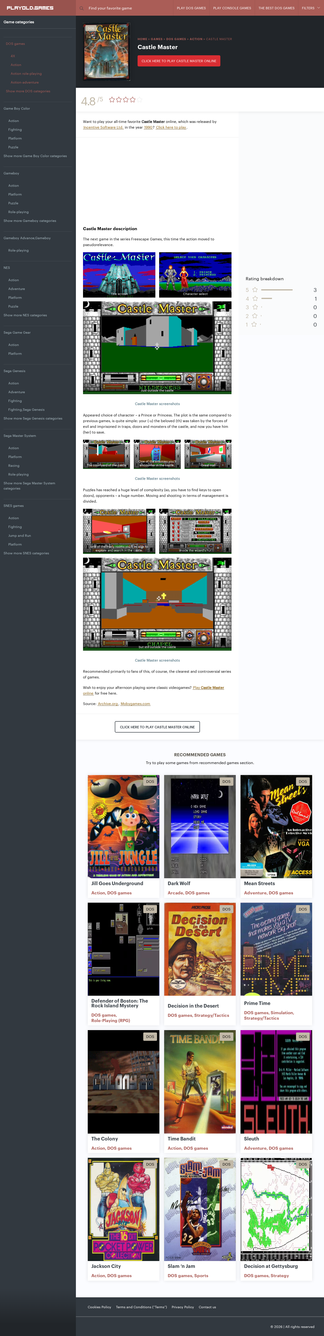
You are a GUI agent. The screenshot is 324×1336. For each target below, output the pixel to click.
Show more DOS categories (28, 91)
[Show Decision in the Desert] (200, 955)
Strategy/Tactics (211, 1015)
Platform (15, 138)
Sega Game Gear (17, 332)
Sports (201, 1275)
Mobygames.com (135, 703)
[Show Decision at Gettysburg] (276, 1210)
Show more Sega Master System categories (29, 485)
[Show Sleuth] (276, 1082)
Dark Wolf (179, 883)
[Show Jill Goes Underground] (123, 827)
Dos (91, 28)
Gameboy (11, 173)
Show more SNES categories (26, 553)
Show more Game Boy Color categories (35, 155)
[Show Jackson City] (123, 1210)
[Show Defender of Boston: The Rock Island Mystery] (123, 955)
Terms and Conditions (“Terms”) (141, 1306)
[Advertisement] (157, 178)
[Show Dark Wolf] (200, 827)
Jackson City (106, 1265)
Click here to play (171, 127)
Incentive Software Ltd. (103, 127)
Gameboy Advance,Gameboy (27, 237)
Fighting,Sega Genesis (26, 409)
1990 (148, 127)
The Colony (104, 1138)
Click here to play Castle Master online (179, 60)
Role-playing (18, 211)
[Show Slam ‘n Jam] (200, 1210)
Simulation (282, 1012)
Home (142, 39)
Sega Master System (20, 435)
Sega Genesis (14, 370)
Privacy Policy (183, 1306)
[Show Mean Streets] (276, 827)
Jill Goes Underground (117, 883)
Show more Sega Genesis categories (33, 418)
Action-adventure (25, 82)
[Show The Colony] (123, 1082)
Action (16, 64)
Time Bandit (182, 1138)
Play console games (232, 7)
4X (13, 55)
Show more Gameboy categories (30, 220)
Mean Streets (259, 883)
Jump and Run (19, 535)
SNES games (14, 505)
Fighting (15, 129)
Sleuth (251, 1138)
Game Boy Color (17, 108)
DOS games (15, 43)
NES (7, 267)
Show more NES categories (25, 315)
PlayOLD (30, 8)
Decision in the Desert (193, 1005)
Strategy (280, 1275)
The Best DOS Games (277, 7)
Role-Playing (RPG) (110, 1020)
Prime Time (257, 1003)
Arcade (175, 892)
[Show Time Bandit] (200, 1082)
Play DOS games (191, 7)
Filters (308, 7)
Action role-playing (26, 73)
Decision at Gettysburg (271, 1265)
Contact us (207, 1306)
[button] (81, 8)
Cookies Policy (99, 1306)
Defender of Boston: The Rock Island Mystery (119, 1003)
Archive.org (108, 703)
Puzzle (13, 147)
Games (157, 39)
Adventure (16, 288)
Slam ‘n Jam (181, 1265)
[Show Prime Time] (276, 955)
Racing (13, 465)
